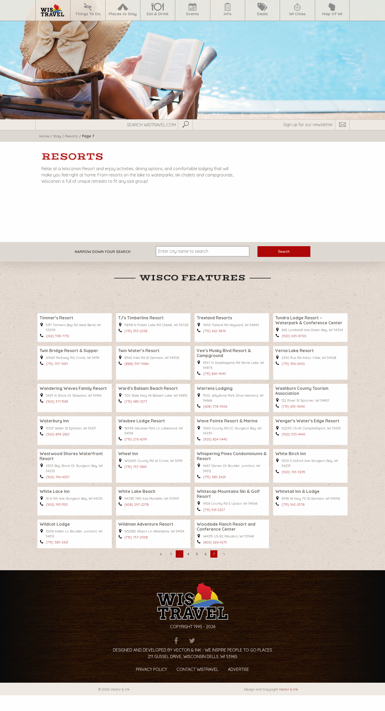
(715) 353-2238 (135, 331)
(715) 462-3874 (214, 331)
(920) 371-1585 (57, 401)
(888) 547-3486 (136, 364)
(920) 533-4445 (293, 434)
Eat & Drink (158, 13)
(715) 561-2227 (214, 510)
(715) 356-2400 (293, 364)
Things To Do (88, 13)
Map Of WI (332, 13)
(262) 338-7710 (57, 336)
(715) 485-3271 (135, 401)
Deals (262, 13)
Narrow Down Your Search (102, 251)
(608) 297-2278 (136, 504)
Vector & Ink (288, 689)
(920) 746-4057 (58, 477)
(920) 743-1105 (57, 504)
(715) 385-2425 (214, 477)
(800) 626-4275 (215, 542)
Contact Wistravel (197, 669)
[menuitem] (52, 10)
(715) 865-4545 (214, 373)
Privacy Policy (151, 669)
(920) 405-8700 (294, 336)
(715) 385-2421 (57, 542)
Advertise (238, 669)
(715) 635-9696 (293, 406)
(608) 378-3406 (215, 406)
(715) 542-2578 (293, 504)
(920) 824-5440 (215, 439)
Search (284, 251)
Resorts (71, 136)
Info (228, 13)
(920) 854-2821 (57, 434)
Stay (57, 136)
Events (192, 13)
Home (44, 136)
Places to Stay (123, 13)
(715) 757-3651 (57, 364)
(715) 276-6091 (135, 439)
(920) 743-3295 (293, 472)
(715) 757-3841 (135, 467)
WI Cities (297, 13)
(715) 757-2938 (136, 537)
